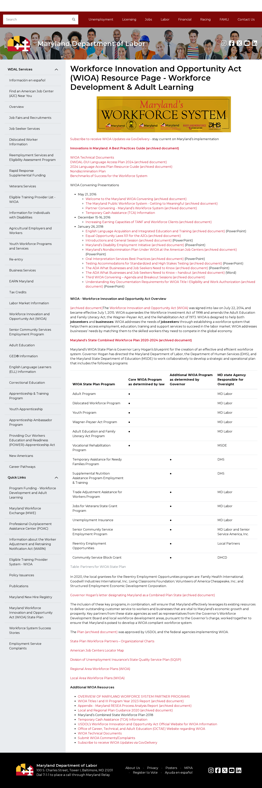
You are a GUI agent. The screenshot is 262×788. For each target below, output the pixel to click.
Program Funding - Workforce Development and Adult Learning (32, 492)
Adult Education (22, 345)
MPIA (188, 768)
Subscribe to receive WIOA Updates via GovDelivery (110, 139)
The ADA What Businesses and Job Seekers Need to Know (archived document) (147, 268)
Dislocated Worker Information (23, 142)
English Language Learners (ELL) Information (30, 369)
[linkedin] (254, 43)
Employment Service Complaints (25, 646)
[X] (239, 43)
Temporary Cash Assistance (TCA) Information (120, 213)
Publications (18, 586)
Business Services (22, 270)
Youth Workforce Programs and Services (30, 246)
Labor (165, 19)
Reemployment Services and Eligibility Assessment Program (32, 157)
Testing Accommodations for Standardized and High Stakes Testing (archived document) (154, 263)
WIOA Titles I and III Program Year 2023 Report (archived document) (131, 701)
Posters (171, 768)
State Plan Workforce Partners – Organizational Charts (112, 641)
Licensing (129, 19)
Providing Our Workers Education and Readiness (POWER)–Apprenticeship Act (32, 440)
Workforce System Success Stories (30, 630)
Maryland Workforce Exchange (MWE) (25, 511)
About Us (132, 768)
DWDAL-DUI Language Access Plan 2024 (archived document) (118, 162)
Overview (16, 107)
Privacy (152, 768)
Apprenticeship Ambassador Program (30, 422)
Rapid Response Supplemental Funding (27, 173)
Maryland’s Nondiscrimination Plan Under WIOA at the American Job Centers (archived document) (161, 249)
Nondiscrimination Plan (88, 171)
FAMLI (226, 21)
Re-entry (16, 259)
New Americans (21, 456)
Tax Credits (17, 292)
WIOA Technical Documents (92, 157)
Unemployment (101, 19)
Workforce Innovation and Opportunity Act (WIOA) (29, 316)
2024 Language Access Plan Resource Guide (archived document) (121, 167)
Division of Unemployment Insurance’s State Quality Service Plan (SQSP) (125, 659)
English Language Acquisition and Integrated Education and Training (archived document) (155, 231)
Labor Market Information (29, 303)
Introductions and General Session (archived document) (129, 240)
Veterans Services (22, 186)
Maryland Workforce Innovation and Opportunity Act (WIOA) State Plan (31, 612)
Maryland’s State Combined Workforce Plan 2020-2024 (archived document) (131, 340)
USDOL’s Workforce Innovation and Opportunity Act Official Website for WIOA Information (147, 724)
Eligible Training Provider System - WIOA (28, 562)
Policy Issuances (21, 575)
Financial (185, 19)
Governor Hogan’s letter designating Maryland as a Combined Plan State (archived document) (142, 595)
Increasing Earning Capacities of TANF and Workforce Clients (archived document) (149, 222)
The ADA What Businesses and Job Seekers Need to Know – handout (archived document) (155, 273)
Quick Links (17, 477)
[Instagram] (224, 43)
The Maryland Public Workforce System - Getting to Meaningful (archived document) (152, 203)
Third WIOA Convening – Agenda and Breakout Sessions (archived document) (145, 277)
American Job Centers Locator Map (97, 650)
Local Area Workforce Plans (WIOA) (97, 678)
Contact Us (246, 19)
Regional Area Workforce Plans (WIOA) (100, 669)
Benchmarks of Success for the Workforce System (108, 176)
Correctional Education (27, 382)
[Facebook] (231, 43)
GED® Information (23, 356)
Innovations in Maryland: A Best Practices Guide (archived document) (124, 148)
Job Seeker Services (24, 129)
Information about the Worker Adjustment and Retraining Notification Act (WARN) (32, 544)
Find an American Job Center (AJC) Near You (31, 93)
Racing (205, 19)
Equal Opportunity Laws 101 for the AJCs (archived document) (133, 236)
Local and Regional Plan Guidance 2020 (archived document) (125, 710)
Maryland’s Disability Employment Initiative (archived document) (135, 245)
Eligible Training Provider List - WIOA (32, 199)
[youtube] (247, 43)
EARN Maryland (21, 281)
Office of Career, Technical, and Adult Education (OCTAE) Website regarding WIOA (141, 729)
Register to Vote (145, 772)
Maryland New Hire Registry (30, 597)
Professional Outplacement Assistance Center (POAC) (30, 526)
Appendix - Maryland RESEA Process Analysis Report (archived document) (135, 706)
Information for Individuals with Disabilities (29, 215)
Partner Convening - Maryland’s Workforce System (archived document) (141, 208)
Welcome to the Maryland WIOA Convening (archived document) (136, 199)
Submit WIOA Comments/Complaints (106, 738)
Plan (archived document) (97, 632)
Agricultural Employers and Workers (30, 231)
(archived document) (86, 308)
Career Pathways (22, 467)
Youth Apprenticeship (26, 409)
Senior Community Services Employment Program (30, 332)
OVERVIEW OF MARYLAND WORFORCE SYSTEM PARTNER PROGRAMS (134, 696)
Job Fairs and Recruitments (30, 118)
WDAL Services (20, 69)
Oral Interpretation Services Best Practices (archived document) (135, 259)
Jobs (148, 19)
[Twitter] (224, 770)
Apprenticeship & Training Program (29, 396)
